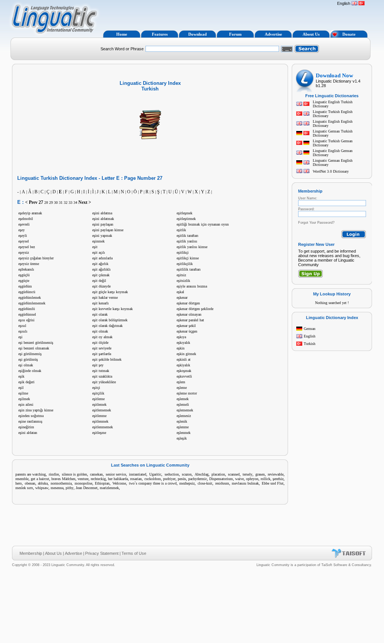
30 (56, 202)
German (309, 329)
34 (75, 202)
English (309, 336)
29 (51, 202)
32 (66, 202)
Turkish (309, 344)
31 (61, 202)
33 (70, 202)
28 (46, 202)
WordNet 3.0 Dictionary (331, 171)
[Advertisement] (217, 14)
